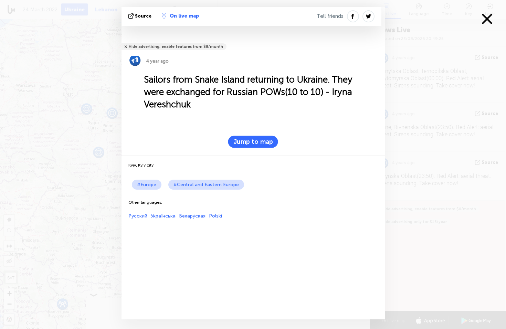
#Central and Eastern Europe (206, 185)
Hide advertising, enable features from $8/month (176, 46)
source (143, 16)
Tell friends (330, 16)
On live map (184, 16)
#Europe (146, 185)
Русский (137, 216)
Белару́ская (192, 216)
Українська (163, 216)
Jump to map (253, 142)
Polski (215, 216)
